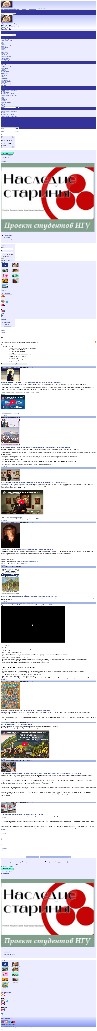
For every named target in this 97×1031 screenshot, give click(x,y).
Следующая (4, 851)
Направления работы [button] (4, 62)
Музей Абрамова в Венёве (7, 114)
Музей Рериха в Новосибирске (9, 111)
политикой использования (33, 1027)
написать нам (32, 9)
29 (1, 845)
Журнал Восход (5, 92)
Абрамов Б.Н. (4, 51)
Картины (3, 97)
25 (1, 838)
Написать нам (7, 326)
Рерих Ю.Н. (4, 48)
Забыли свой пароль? (6, 260)
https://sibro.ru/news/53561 (15, 517)
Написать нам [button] (4, 1020)
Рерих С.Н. (3, 50)
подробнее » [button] (4, 415)
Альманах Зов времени (7, 94)
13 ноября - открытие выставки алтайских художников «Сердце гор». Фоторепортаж (29, 596)
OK (2, 1029)
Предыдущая (4, 848)
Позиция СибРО (5, 58)
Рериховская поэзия (6, 77)
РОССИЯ (3, 104)
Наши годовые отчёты (6, 66)
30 (1, 846)
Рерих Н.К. (3, 46)
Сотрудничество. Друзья (7, 83)
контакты (24, 9)
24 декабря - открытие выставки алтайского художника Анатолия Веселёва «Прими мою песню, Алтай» (35, 447)
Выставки (3, 70)
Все (2, 850)
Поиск (14, 14)
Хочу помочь (4, 85)
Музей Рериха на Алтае (7, 112)
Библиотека (4, 95)
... (1, 836)
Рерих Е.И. (3, 45)
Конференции (4, 73)
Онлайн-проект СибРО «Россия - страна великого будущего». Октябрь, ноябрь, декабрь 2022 (31, 382)
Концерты (3, 72)
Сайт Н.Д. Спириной (6, 60)
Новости (3, 90)
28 (1, 843)
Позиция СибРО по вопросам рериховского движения (10, 237)
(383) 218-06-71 (4, 12)
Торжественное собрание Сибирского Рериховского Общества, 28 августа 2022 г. (27, 605)
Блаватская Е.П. (5, 43)
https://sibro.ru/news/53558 (32, 519)
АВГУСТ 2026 (5, 157)
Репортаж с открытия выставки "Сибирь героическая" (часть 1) (22, 814)
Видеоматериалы (5, 100)
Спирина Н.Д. (4, 53)
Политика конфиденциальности (7, 1026)
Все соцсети (4, 106)
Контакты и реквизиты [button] (7, 1018)
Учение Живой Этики (6, 40)
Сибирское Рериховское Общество (8, 1024)
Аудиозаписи (4, 99)
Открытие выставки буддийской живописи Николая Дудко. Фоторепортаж (25, 710)
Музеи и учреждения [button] (4, 108)
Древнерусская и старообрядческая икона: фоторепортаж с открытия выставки (27, 549)
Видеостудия (4, 82)
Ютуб (18, 413)
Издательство (4, 78)
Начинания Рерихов (6, 56)
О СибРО (3, 65)
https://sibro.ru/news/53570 (20, 563)
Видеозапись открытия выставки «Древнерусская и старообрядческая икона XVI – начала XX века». (34, 482)
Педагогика (4, 75)
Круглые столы (4, 68)
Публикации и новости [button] (4, 88)
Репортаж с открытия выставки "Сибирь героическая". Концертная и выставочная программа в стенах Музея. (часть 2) (41, 773)
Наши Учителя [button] (3, 37)
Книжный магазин (5, 80)
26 (1, 839)
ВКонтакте (14, 413)
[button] (6, 294)
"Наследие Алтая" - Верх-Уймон (9, 116)
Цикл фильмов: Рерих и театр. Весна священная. (17, 724)
